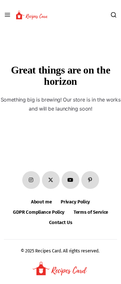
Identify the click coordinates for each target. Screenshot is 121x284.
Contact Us (60, 222)
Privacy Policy (75, 202)
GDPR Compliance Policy (39, 212)
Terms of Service (91, 212)
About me (41, 202)
